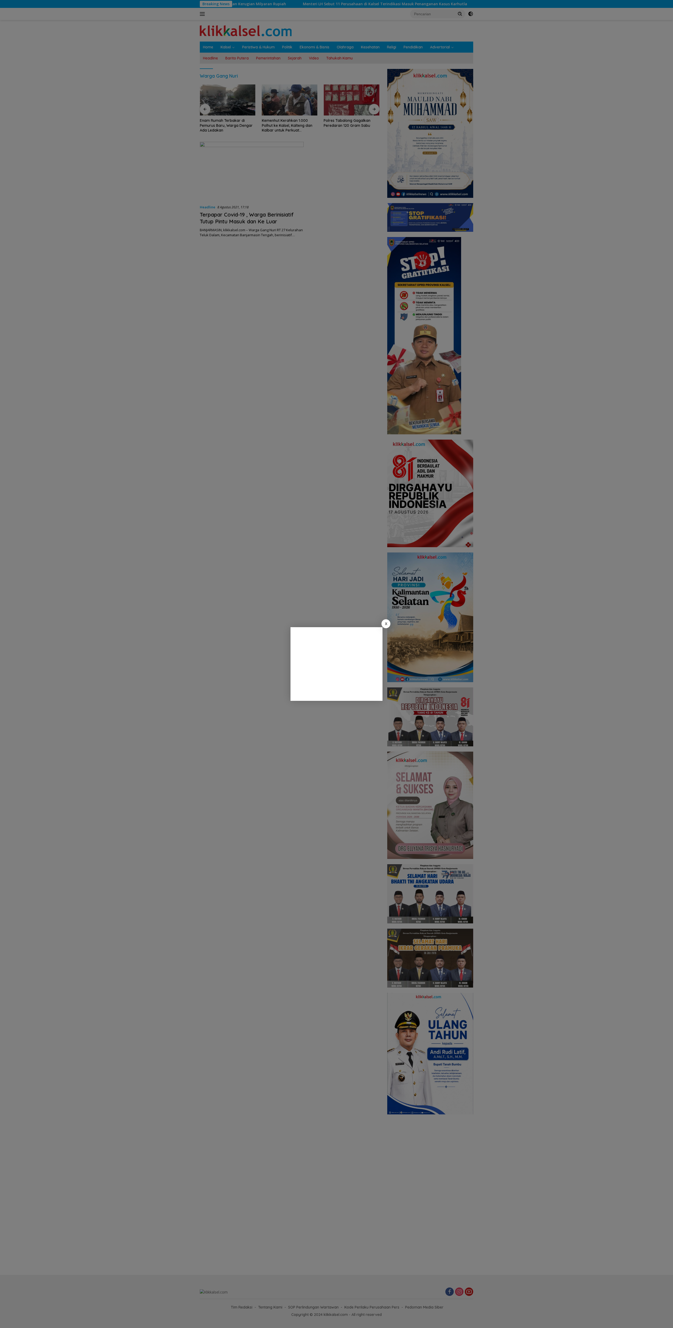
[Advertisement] (336, 664)
